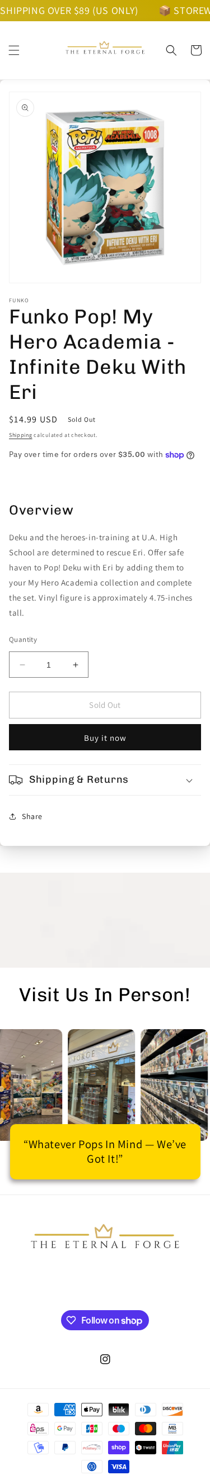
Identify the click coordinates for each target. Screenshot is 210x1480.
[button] (14, 50)
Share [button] (32, 816)
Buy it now (105, 737)
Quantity (23, 639)
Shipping (20, 435)
